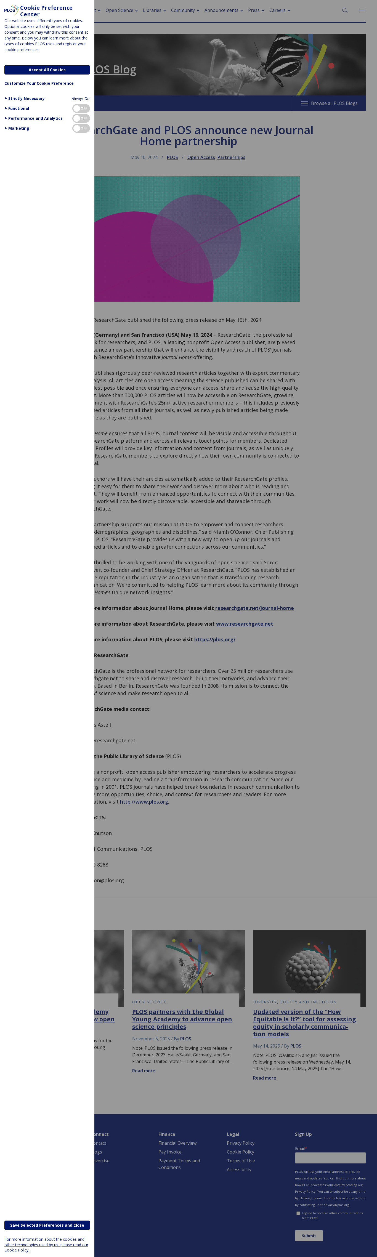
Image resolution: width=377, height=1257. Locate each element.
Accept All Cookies (47, 69)
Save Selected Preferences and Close (47, 1225)
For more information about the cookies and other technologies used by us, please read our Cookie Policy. (46, 1244)
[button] (24, 98)
